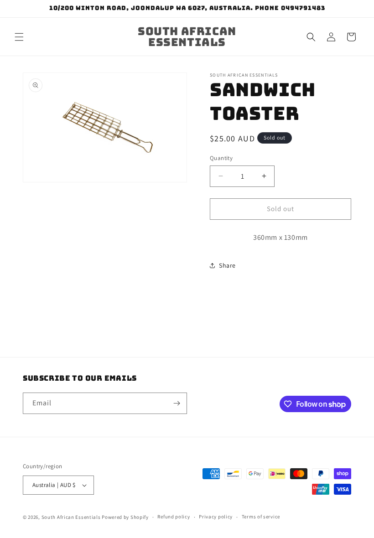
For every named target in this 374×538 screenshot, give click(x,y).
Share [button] (227, 265)
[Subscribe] (176, 403)
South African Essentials (71, 517)
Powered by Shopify (125, 517)
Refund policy (173, 516)
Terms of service (261, 516)
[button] (19, 37)
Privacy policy (216, 516)
